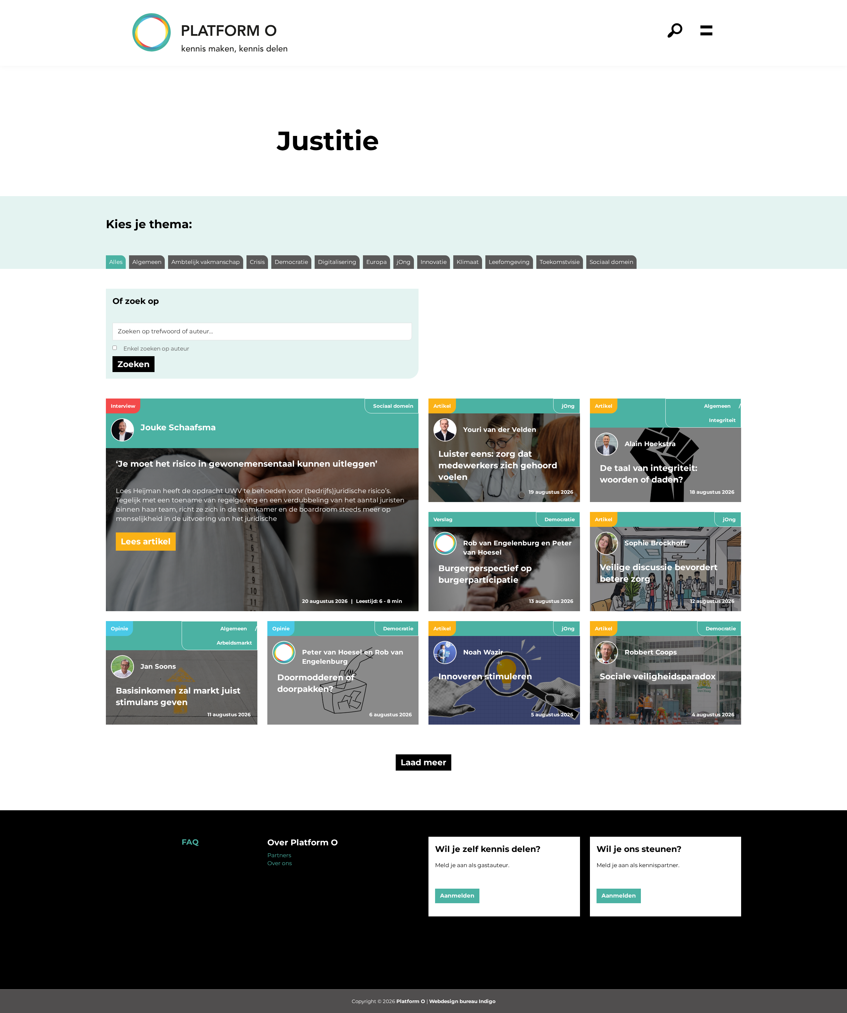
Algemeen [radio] (146, 262)
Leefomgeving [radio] (509, 262)
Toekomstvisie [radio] (560, 262)
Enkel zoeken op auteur (156, 348)
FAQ (190, 842)
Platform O (410, 1001)
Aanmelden (457, 895)
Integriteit (722, 420)
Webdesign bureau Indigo (462, 1001)
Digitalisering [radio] (337, 262)
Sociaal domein (393, 406)
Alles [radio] (115, 262)
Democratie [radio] (291, 262)
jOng (568, 406)
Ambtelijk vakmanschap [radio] (205, 262)
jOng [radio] (404, 262)
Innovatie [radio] (434, 262)
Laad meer (423, 762)
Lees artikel (146, 541)
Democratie (560, 519)
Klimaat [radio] (468, 262)
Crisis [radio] (257, 262)
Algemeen (717, 406)
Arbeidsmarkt (234, 643)
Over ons (279, 863)
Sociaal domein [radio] (611, 262)
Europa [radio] (376, 262)
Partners (279, 855)
